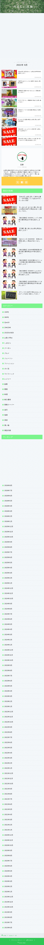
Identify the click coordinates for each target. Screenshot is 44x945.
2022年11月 (8, 717)
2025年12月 (8, 526)
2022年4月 (8, 753)
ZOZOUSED (9, 333)
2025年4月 (8, 567)
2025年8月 (8, 547)
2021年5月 (8, 809)
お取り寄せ (8, 338)
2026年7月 (8, 490)
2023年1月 (8, 706)
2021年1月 (8, 830)
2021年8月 (8, 794)
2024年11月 (8, 593)
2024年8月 (8, 609)
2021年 (11, 935)
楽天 (6, 410)
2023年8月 (8, 670)
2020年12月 (8, 835)
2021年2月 (8, 825)
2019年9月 (8, 912)
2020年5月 (8, 871)
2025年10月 (8, 537)
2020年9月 (8, 850)
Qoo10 (6, 322)
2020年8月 (8, 855)
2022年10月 (8, 722)
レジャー (7, 379)
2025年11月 (8, 532)
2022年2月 (8, 763)
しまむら (7, 343)
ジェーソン (8, 358)
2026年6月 (8, 496)
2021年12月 (8, 773)
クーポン (7, 348)
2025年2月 (8, 578)
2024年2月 (8, 640)
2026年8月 (8, 485)
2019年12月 (8, 897)
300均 (6, 317)
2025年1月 (8, 583)
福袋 (6, 415)
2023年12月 (8, 650)
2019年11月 (8, 902)
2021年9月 (8, 789)
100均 (6, 312)
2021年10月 (8, 783)
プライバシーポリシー (17, 940)
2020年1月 (8, 891)
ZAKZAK (7, 327)
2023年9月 (8, 665)
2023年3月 (8, 696)
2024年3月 (8, 634)
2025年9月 (8, 542)
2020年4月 (8, 876)
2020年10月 (8, 845)
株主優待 (7, 399)
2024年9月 (8, 603)
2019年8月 (8, 917)
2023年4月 (8, 691)
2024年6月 (8, 619)
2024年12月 (8, 588)
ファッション (9, 363)
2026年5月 (8, 501)
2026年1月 (8, 521)
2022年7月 (8, 737)
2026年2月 (8, 516)
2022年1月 (8, 768)
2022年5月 (8, 747)
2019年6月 (8, 927)
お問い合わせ (29, 940)
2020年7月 (8, 861)
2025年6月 (8, 557)
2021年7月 (8, 799)
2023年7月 (8, 676)
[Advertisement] (22, 36)
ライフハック (9, 374)
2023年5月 (8, 686)
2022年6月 (8, 742)
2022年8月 (8, 732)
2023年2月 (8, 701)
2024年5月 (8, 624)
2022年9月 (8, 727)
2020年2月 (8, 886)
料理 (6, 394)
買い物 (6, 425)
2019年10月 (8, 907)
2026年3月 (8, 511)
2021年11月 (8, 778)
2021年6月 (8, 804)
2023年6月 (8, 681)
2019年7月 (8, 922)
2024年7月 (8, 614)
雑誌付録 (7, 430)
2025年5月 (8, 562)
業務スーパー (9, 404)
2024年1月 (8, 645)
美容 (6, 420)
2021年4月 (8, 814)
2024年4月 (8, 629)
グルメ (6, 353)
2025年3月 (8, 573)
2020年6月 (8, 866)
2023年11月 (8, 655)
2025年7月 (8, 552)
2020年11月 (8, 840)
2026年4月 (8, 506)
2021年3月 (8, 819)
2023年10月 (8, 660)
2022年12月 (8, 711)
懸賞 (6, 389)
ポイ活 (6, 369)
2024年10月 (8, 598)
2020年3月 (8, 881)
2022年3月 (8, 758)
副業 (6, 384)
